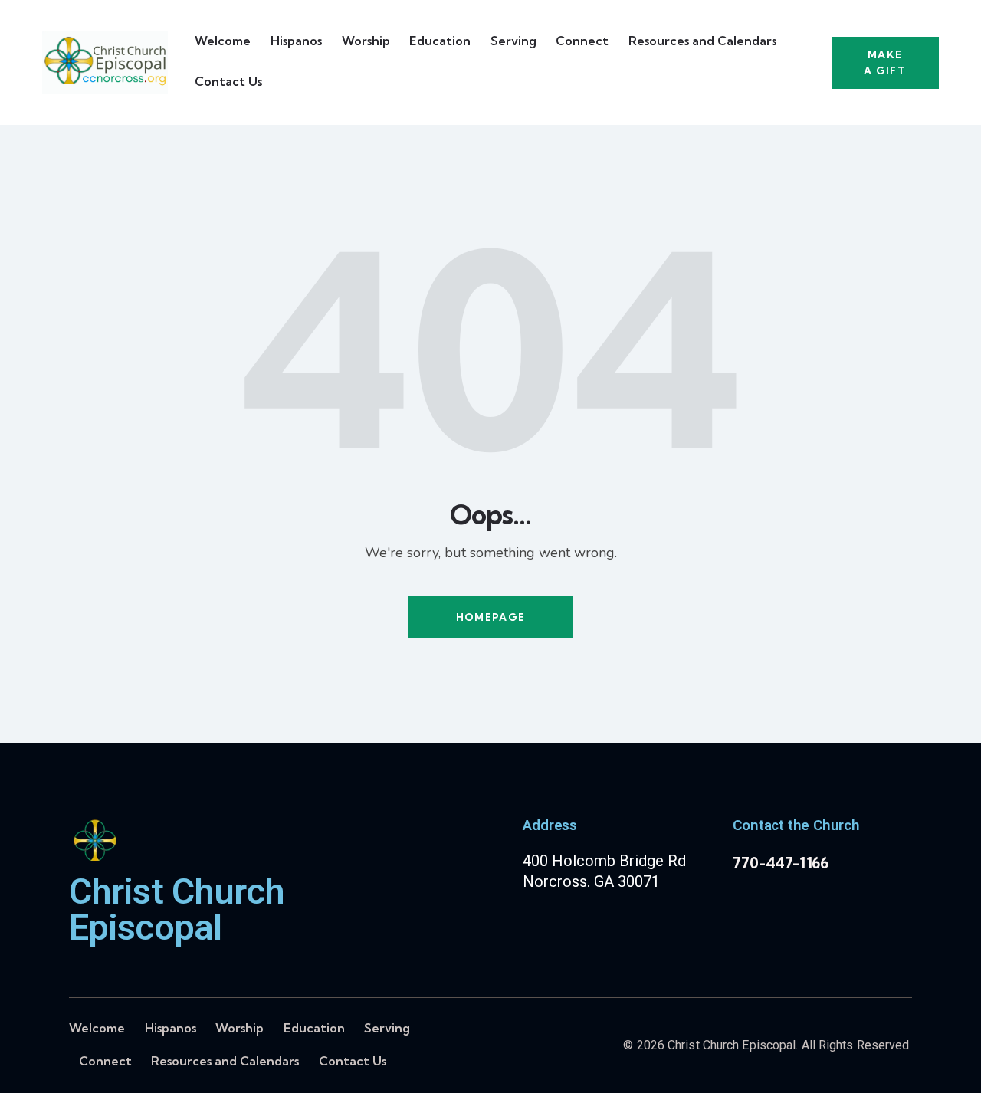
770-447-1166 (780, 863)
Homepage (490, 617)
